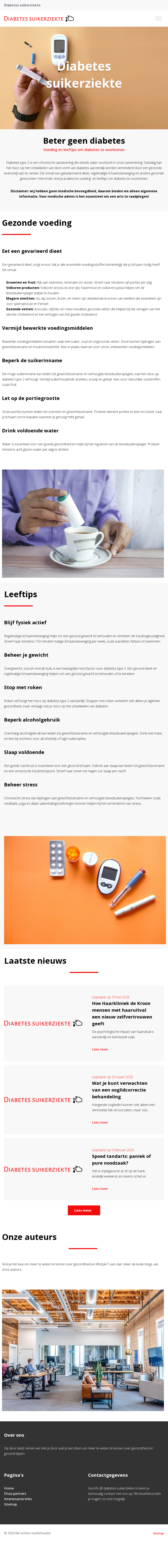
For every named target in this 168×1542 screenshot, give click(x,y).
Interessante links (18, 1499)
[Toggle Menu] (158, 18)
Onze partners (15, 1493)
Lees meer (100, 1049)
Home (9, 1488)
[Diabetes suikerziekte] (39, 18)
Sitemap (10, 1504)
